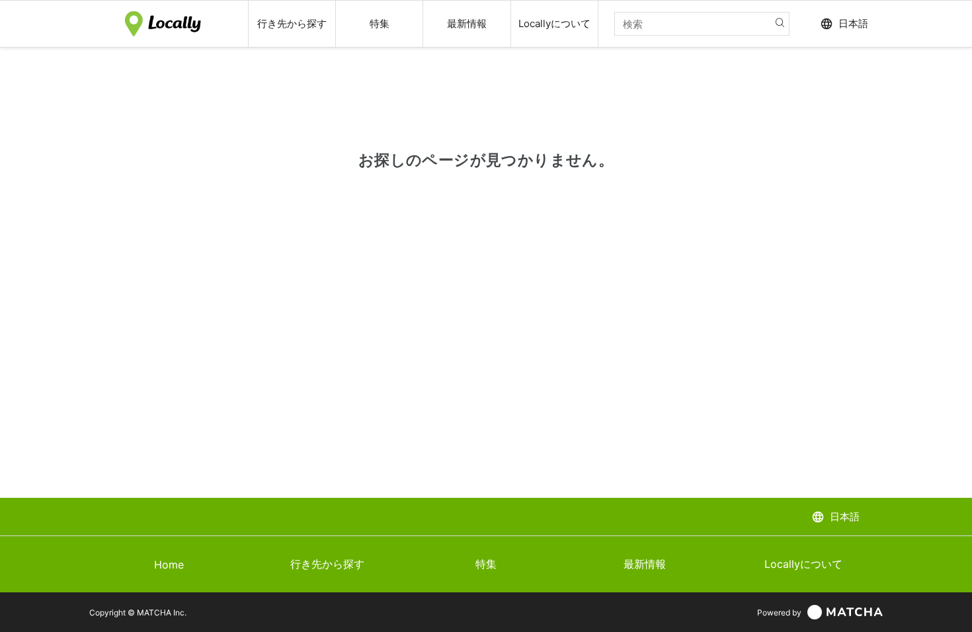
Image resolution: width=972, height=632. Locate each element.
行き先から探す (327, 564)
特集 (486, 564)
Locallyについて (803, 564)
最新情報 (645, 564)
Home (169, 564)
